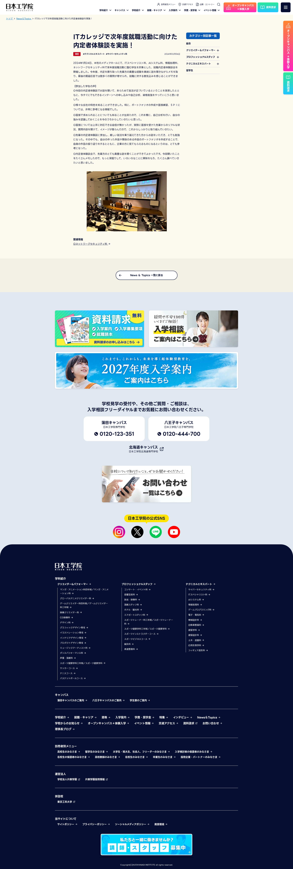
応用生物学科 (195, 645)
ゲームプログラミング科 (200, 609)
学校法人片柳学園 (67, 779)
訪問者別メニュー (168, 4)
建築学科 (193, 630)
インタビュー (181, 717)
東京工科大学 (65, 802)
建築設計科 (194, 635)
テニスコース (66, 673)
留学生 (189, 70)
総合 (188, 43)
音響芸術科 (130, 594)
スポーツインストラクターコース (140, 634)
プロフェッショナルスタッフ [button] (200, 57)
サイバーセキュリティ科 (200, 589)
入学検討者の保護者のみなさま (192, 752)
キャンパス (120, 10)
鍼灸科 (127, 644)
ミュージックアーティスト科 (74, 648)
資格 (105, 717)
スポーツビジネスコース (136, 639)
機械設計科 (194, 620)
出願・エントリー (207, 4)
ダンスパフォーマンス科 (72, 653)
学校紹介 (136, 10)
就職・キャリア (154, 10)
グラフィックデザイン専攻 (73, 627)
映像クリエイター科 (70, 612)
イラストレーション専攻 (72, 632)
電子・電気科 (195, 615)
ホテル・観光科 (132, 609)
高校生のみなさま (67, 752)
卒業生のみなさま (163, 757)
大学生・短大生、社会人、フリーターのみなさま (140, 752)
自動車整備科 (195, 625)
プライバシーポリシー (95, 824)
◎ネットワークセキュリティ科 (90, 244)
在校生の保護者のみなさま (72, 757)
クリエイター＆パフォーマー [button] (200, 50)
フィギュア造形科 (197, 650)
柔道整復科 (130, 649)
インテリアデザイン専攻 (72, 638)
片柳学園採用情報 (95, 779)
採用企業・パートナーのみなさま (199, 757)
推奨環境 (159, 824)
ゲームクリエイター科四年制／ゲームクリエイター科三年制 (84, 605)
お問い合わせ (211, 723)
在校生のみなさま (135, 757)
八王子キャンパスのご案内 (107, 700)
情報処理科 (194, 604)
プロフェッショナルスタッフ (137, 584)
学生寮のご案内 (139, 700)
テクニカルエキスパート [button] (198, 64)
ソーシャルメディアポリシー (131, 824)
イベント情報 (210, 10)
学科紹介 (103, 10)
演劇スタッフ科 (132, 604)
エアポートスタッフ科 (135, 615)
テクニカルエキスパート (199, 584)
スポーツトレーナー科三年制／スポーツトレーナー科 (148, 621)
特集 (162, 717)
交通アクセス (187, 4)
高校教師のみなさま (106, 757)
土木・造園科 (195, 640)
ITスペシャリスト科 (198, 594)
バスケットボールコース (71, 678)
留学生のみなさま (95, 752)
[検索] (219, 4)
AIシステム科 (195, 599)
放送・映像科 (131, 599)
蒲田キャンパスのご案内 (71, 700)
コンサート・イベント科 (136, 589)
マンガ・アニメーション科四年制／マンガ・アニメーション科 (84, 591)
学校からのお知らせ (67, 723)
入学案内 (173, 10)
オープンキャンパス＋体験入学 (107, 723)
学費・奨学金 (190, 10)
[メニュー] (286, 7)
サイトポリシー (66, 824)
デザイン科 (65, 622)
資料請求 (189, 723)
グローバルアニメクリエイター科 (76, 598)
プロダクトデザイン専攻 (72, 643)
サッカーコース (68, 668)
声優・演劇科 (67, 658)
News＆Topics (207, 717)
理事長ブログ (63, 729)
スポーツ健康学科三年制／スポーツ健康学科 (81, 663)
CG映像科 (65, 617)
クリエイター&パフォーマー (73, 584)
